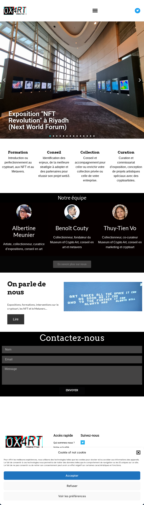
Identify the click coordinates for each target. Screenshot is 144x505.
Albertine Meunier (24, 231)
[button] (138, 452)
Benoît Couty (72, 228)
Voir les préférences (72, 496)
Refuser (72, 486)
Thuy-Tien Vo (120, 228)
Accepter (72, 475)
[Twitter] (137, 10)
